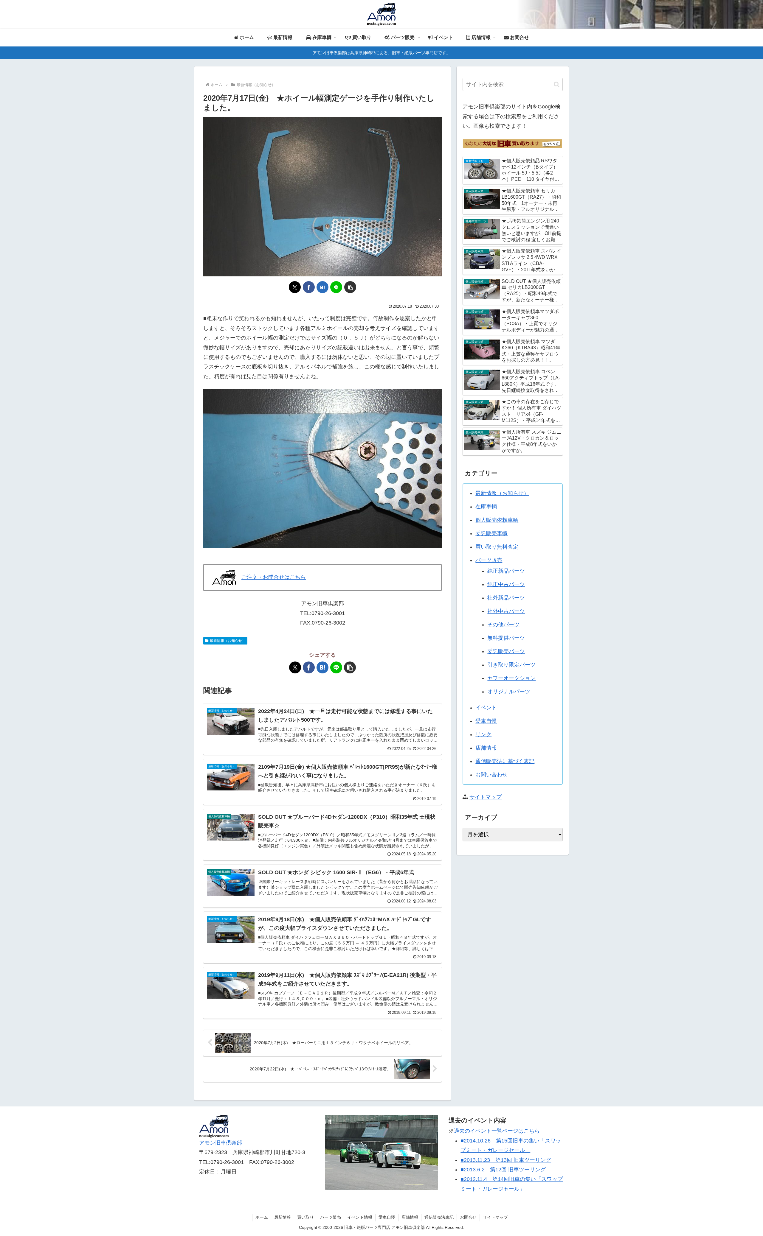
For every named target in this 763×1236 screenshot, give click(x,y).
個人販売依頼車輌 (496, 520)
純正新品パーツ (506, 571)
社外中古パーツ (506, 611)
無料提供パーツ (506, 638)
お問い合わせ (491, 775)
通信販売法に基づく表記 (504, 761)
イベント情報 (359, 1217)
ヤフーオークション (511, 678)
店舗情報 (486, 748)
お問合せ (468, 1217)
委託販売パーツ (506, 651)
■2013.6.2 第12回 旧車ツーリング (503, 1170)
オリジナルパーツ (508, 692)
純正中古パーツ (506, 584)
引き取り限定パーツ (511, 665)
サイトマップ (485, 797)
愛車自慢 (486, 721)
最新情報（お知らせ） (228, 641)
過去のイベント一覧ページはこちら (497, 1131)
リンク (483, 734)
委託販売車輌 (491, 533)
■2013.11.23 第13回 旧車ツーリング (505, 1160)
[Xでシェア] (295, 287)
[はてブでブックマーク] (322, 287)
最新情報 (282, 1217)
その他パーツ (503, 625)
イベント (486, 708)
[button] (350, 287)
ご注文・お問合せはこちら (273, 577)
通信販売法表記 (439, 1217)
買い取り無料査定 (496, 547)
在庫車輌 (486, 507)
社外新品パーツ (506, 598)
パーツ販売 (488, 560)
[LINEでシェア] (336, 287)
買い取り (305, 1217)
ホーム (261, 1217)
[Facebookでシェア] (309, 287)
